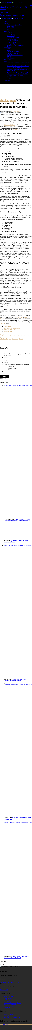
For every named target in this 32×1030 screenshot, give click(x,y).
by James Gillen (15, 111)
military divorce (18, 317)
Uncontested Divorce (13, 37)
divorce (15, 129)
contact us (3, 323)
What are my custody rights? (15, 67)
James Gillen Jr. (11, 26)
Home (5, 21)
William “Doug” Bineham (14, 25)
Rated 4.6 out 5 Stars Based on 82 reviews (13, 8)
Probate (9, 56)
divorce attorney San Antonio (12, 328)
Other (11, 370)
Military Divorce (11, 39)
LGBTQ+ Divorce (12, 40)
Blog (8, 29)
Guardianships (11, 58)
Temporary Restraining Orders (15, 45)
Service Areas (7, 59)
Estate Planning (8, 47)
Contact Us (7, 80)
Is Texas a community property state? (17, 74)
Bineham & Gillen (9, 125)
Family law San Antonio (10, 329)
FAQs (5, 61)
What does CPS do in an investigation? (18, 72)
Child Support (11, 34)
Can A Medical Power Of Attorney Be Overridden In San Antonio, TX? (17, 519)
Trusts (8, 50)
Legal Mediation (11, 42)
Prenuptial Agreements (13, 44)
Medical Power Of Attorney (15, 55)
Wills (8, 48)
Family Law (7, 31)
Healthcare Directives (13, 51)
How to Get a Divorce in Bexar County (18, 66)
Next (4, 376)
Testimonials (10, 28)
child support (8, 100)
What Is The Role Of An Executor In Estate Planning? (15, 797)
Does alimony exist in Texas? (15, 75)
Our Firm (6, 23)
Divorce (9, 32)
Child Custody (11, 36)
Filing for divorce (8, 331)
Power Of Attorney (12, 53)
